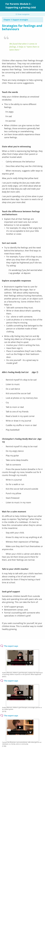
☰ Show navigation (22, 14)
